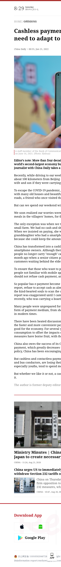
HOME (18, 21)
